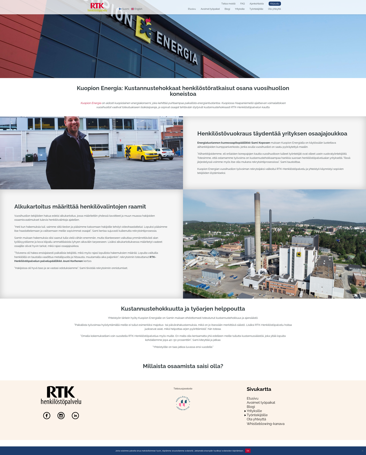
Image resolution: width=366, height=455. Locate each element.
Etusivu (192, 9)
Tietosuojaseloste (183, 388)
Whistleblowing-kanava (266, 424)
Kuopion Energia (90, 103)
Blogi (227, 9)
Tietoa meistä (228, 3)
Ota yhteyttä (274, 9)
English (138, 9)
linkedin (75, 415)
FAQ (242, 3)
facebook (46, 415)
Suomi (125, 9)
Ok (248, 450)
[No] (362, 450)
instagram (61, 415)
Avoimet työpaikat (210, 9)
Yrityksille (240, 9)
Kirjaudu (274, 3)
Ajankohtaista (257, 3)
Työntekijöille (256, 9)
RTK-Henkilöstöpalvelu (100, 7)
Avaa (245, 411)
